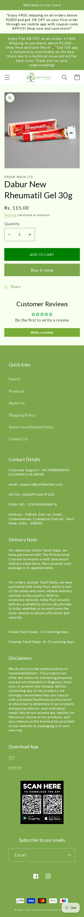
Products (16, 391)
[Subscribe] (69, 855)
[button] (7, 77)
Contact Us (18, 438)
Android (15, 767)
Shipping (10, 215)
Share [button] (15, 286)
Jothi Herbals (34, 909)
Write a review (42, 332)
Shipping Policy (22, 415)
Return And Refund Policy (31, 427)
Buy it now (42, 270)
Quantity (12, 223)
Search (14, 379)
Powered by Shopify (56, 909)
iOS (11, 757)
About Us (17, 403)
